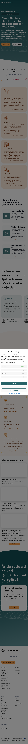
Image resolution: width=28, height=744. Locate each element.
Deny (14, 387)
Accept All (14, 383)
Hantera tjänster (5, 379)
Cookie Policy (10, 393)
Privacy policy (17, 393)
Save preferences (14, 390)
